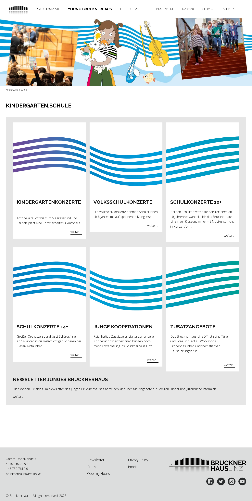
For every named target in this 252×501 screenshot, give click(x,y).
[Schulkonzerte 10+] (202, 159)
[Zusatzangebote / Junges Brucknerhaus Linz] (202, 283)
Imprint (133, 466)
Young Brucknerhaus (90, 9)
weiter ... (76, 232)
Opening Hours (98, 473)
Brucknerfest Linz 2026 (175, 8)
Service (208, 8)
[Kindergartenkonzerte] (49, 159)
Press (91, 466)
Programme (47, 9)
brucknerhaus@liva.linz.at (23, 474)
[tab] (48, 9)
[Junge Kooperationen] (126, 283)
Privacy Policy (138, 459)
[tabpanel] (49, 182)
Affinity (229, 8)
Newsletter (95, 459)
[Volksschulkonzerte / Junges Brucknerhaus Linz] (126, 159)
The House (130, 9)
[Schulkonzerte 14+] (49, 283)
